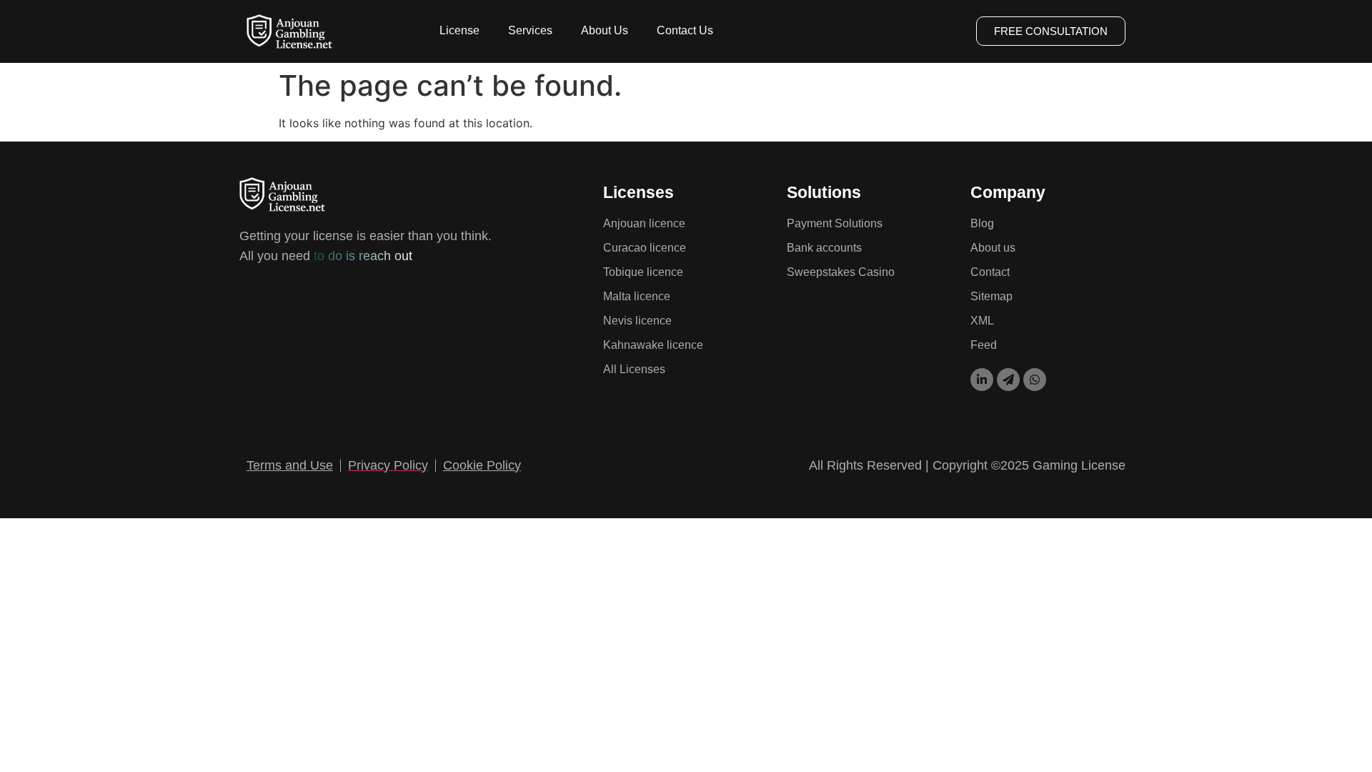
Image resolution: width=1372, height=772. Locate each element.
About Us (604, 30)
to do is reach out (361, 256)
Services (530, 30)
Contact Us (685, 30)
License (459, 30)
